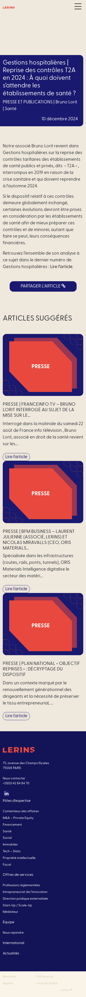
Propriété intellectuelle (19, 858)
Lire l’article (61, 267)
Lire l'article (16, 457)
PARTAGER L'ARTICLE (41, 286)
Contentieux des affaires (21, 811)
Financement (12, 824)
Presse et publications (28, 102)
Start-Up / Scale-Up (17, 905)
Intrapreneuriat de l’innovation (25, 892)
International (13, 943)
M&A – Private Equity (18, 818)
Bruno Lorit (66, 102)
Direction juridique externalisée (25, 898)
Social (7, 838)
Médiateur (10, 912)
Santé (11, 109)
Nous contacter (14, 778)
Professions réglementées (21, 885)
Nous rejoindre (13, 932)
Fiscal (7, 864)
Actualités (11, 953)
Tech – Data (11, 851)
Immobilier (10, 844)
